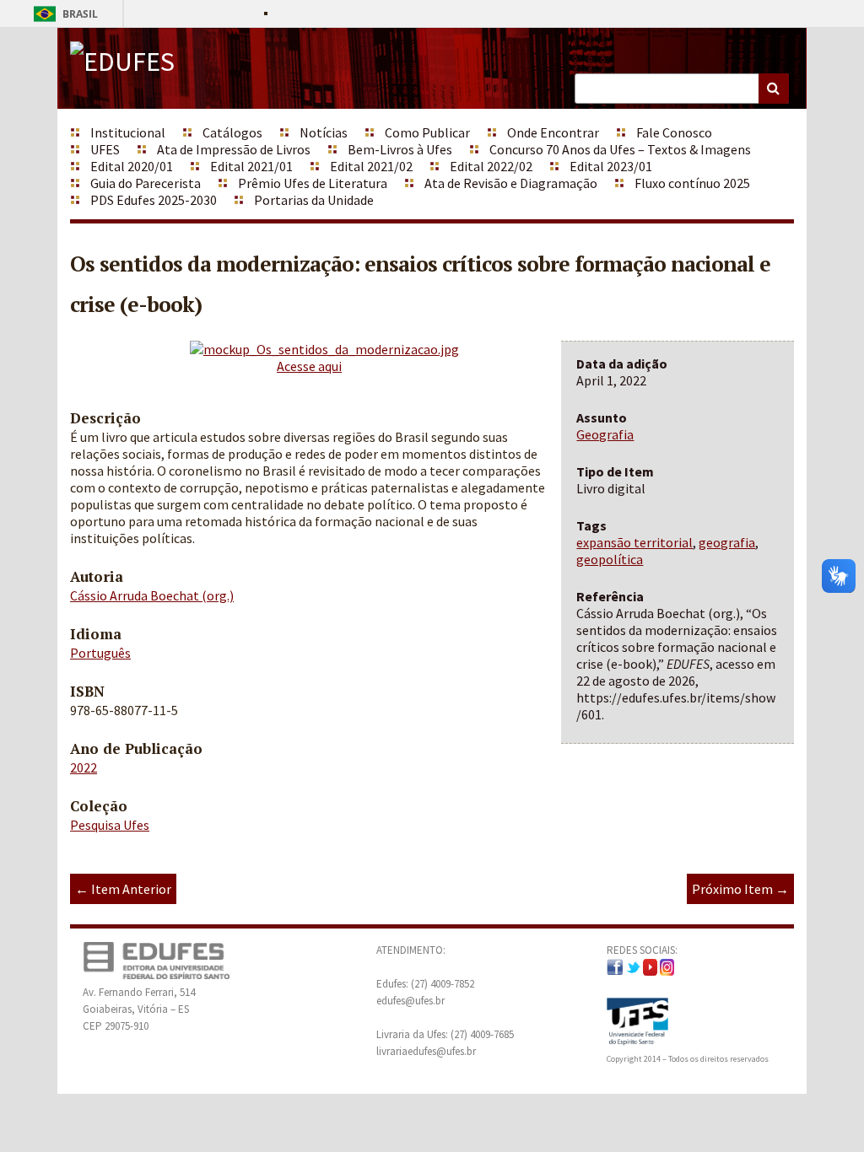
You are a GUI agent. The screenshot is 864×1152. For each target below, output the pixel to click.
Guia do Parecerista (145, 183)
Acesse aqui (309, 366)
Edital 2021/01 (251, 166)
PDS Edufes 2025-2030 (153, 199)
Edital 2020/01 (131, 166)
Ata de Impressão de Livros (233, 149)
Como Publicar (427, 132)
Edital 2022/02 (491, 166)
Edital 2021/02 (371, 166)
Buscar (774, 88)
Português (100, 652)
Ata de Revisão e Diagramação (510, 183)
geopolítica (609, 559)
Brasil (62, 14)
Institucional (127, 132)
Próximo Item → (740, 888)
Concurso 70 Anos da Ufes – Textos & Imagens (620, 149)
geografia (727, 542)
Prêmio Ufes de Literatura (312, 183)
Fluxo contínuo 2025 (692, 183)
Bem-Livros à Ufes (400, 149)
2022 (83, 767)
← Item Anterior (123, 888)
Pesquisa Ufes (109, 824)
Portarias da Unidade (314, 199)
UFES (105, 149)
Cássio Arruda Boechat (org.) (152, 595)
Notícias (324, 132)
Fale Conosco (674, 132)
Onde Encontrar (553, 132)
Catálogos (232, 132)
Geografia (605, 434)
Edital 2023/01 (611, 166)
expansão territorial (634, 542)
